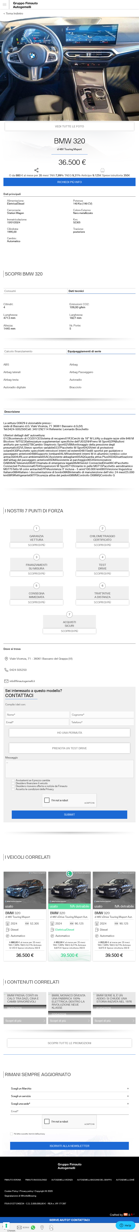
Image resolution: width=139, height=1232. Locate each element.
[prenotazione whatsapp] (51, 1227)
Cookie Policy (11, 1191)
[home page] (74, 4)
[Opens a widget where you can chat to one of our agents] (125, 1225)
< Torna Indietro (13, 13)
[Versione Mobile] (4, 4)
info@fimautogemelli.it (22, 681)
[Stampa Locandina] (102, 170)
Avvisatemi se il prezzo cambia (32, 780)
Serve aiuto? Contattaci (69, 1220)
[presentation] (2, 916)
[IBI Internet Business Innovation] (126, 1214)
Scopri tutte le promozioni (69, 1043)
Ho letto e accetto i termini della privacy (29, 1134)
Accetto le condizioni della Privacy (35, 789)
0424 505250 (18, 669)
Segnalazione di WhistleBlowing (20, 1196)
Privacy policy (26, 1191)
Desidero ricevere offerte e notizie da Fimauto (41, 786)
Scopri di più (36, 545)
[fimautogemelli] (33, 1227)
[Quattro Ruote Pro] (132, 1214)
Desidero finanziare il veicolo (31, 783)
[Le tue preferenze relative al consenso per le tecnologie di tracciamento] (6, 1225)
